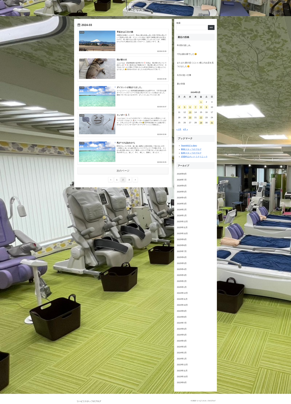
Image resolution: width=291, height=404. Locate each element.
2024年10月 (182, 305)
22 (201, 117)
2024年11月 (182, 299)
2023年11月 (182, 371)
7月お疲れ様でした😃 (187, 54)
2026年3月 (182, 204)
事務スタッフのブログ (191, 149)
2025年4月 (182, 269)
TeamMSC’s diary (189, 145)
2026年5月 (182, 192)
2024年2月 (182, 353)
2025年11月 (182, 227)
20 (190, 117)
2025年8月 (182, 245)
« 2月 (178, 129)
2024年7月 (182, 323)
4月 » (185, 129)
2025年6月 (182, 257)
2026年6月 (182, 186)
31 (212, 122)
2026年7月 (182, 180)
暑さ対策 (181, 84)
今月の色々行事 (185, 75)
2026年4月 (182, 198)
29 (201, 122)
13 (190, 112)
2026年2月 (182, 210)
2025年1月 (182, 287)
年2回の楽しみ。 (184, 45)
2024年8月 (182, 317)
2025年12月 (182, 221)
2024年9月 (182, 311)
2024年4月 (182, 341)
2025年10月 (182, 233)
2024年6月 (182, 329)
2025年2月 (182, 281)
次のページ (123, 170)
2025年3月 (182, 275)
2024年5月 (182, 335)
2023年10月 (182, 377)
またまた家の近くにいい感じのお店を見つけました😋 (195, 65)
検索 (178, 23)
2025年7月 (182, 251)
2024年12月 (182, 293)
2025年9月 (182, 239)
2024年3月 (182, 347)
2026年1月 (182, 215)
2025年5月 (182, 263)
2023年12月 (182, 365)
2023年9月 (182, 382)
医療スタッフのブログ (191, 153)
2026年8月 (182, 174)
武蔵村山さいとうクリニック (194, 156)
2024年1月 (182, 359)
